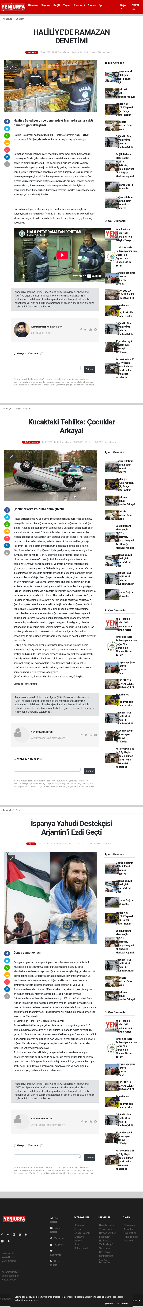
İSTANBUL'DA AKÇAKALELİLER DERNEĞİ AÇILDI (125, 294)
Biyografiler (130, 1233)
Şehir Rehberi (106, 1255)
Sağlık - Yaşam (62, 5)
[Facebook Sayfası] (3, 1234)
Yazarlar (59, 1238)
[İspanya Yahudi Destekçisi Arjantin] (50, 897)
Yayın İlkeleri (8, 1257)
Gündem (33, 5)
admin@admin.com (41, 332)
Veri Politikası (9, 1260)
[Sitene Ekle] (10, 1241)
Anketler (128, 1229)
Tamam (124, 1303)
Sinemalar (104, 1248)
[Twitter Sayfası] (9, 1234)
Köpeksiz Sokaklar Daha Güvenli (124, 126)
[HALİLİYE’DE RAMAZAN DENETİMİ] (50, 85)
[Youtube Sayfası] (21, 1234)
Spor (101, 5)
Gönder (90, 369)
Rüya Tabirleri (131, 1236)
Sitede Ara (129, 1225)
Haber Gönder (9, 1279)
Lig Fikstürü (105, 1240)
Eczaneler (104, 1236)
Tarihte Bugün (106, 1244)
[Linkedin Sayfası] (27, 1234)
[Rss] (34, 1234)
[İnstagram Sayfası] (15, 1234)
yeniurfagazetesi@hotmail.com (48, 738)
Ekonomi (79, 5)
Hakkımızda (8, 1253)
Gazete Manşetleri (105, 1261)
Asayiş (92, 5)
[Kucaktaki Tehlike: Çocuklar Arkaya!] (50, 475)
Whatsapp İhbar (10, 1275)
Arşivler (58, 1244)
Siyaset (46, 5)
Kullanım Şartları (10, 1272)
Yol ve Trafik (105, 1229)
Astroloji (128, 1240)
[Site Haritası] (3, 1241)
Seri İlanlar (105, 1252)
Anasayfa (8, 19)
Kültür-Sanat (81, 1248)
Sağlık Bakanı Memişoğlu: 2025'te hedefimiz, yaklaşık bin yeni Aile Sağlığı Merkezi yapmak (125, 165)
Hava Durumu (106, 1225)
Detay (110, 1303)
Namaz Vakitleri (107, 1233)
